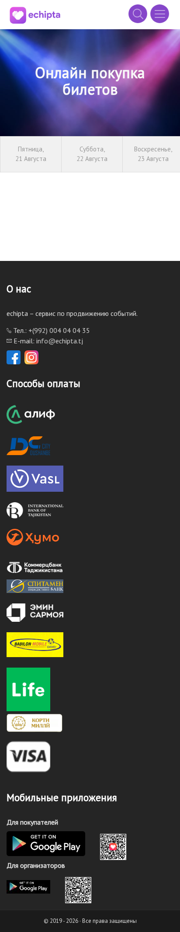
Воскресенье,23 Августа (153, 154)
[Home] (35, 15)
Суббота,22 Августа (91, 154)
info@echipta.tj (59, 340)
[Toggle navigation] (159, 13)
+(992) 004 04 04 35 (59, 330)
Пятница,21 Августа (30, 154)
